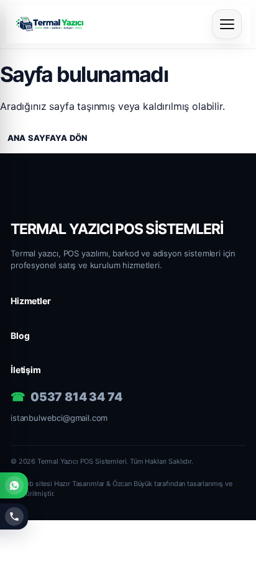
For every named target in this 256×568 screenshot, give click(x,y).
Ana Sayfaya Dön (47, 138)
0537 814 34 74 (76, 397)
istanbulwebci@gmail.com (59, 418)
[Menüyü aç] (227, 24)
